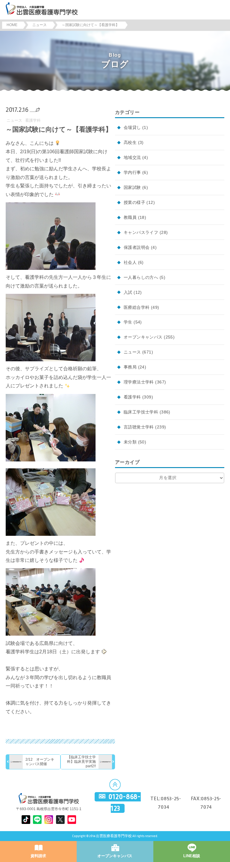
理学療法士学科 (139, 382)
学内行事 (132, 172)
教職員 (130, 217)
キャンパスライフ (141, 232)
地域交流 (132, 157)
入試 (128, 292)
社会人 (130, 262)
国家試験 (132, 187)
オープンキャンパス (143, 337)
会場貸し (132, 127)
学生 (128, 322)
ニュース (14, 120)
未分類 (130, 442)
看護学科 (33, 120)
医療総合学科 (137, 307)
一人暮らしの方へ (141, 277)
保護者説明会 (137, 247)
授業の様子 (134, 202)
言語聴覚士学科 (139, 427)
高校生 (130, 142)
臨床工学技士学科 (141, 412)
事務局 (130, 367)
